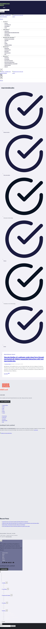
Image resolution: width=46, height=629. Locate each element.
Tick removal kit (7, 24)
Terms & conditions (3, 533)
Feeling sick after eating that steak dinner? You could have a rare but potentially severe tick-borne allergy (20, 523)
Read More (6, 373)
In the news (4, 417)
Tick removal (7, 26)
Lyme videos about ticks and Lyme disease (11, 617)
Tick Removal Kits (4, 3)
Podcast (6, 66)
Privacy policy (9, 533)
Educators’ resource (8, 60)
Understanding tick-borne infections (11, 32)
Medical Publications (7, 354)
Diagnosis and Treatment (6, 595)
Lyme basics (6, 31)
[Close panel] (1, 541)
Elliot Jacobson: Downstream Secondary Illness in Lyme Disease (13, 524)
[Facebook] (1, 389)
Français (1, 19)
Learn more (4, 569)
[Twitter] (2, 389)
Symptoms (6, 40)
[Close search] (1, 624)
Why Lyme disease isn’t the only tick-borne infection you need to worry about (16, 526)
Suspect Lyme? (6, 619)
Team (3, 408)
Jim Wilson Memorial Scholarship (10, 63)
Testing (5, 43)
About (3, 406)
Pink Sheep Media (9, 536)
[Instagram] (4, 389)
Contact (3, 412)
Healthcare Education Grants (9, 613)
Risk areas (6, 51)
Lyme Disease (4, 589)
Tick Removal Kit (7, 584)
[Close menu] (0, 571)
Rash (5, 598)
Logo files (13, 533)
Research (13, 354)
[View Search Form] (1, 75)
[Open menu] (1, 77)
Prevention (6, 48)
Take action (5, 385)
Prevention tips (6, 607)
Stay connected (5, 401)
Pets (5, 54)
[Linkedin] (7, 389)
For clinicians (7, 35)
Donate (2, 5)
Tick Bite (6, 23)
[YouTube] (6, 389)
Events (3, 411)
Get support (6, 59)
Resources (6, 57)
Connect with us (5, 405)
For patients (6, 34)
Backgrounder (4, 420)
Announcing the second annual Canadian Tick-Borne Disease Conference (15, 521)
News (4, 7)
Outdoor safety (6, 604)
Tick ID (5, 27)
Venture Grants (7, 65)
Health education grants (9, 62)
